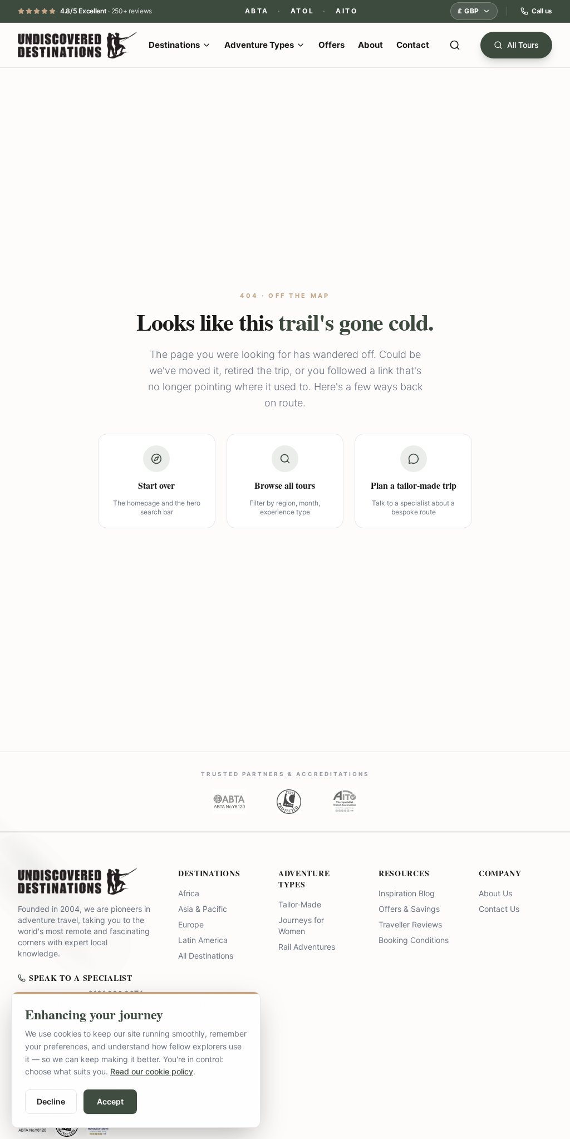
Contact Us (499, 909)
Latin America (203, 940)
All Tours (523, 45)
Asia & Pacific (202, 909)
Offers (331, 45)
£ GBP (468, 11)
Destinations (174, 45)
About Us (495, 893)
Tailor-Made (299, 904)
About (370, 45)
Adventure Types (259, 45)
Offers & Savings (409, 909)
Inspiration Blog (407, 893)
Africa (188, 893)
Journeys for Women (301, 925)
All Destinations (205, 955)
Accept (110, 1101)
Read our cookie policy (151, 1071)
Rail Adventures (306, 946)
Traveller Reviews (410, 924)
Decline (51, 1101)
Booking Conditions (414, 940)
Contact (412, 45)
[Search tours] (455, 45)
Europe (191, 924)
